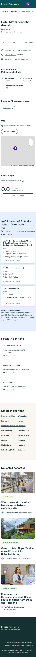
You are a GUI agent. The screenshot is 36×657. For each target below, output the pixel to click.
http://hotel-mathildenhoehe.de (16, 59)
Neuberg (21, 445)
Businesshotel (8, 108)
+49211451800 (10, 55)
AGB (22, 645)
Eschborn (5, 421)
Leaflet (14, 166)
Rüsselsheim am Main (9, 426)
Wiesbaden (22, 416)
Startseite (4, 11)
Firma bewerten (18, 196)
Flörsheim (5, 435)
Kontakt (8, 642)
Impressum (29, 645)
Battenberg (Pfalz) (8, 450)
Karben (4, 440)
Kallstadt (21, 440)
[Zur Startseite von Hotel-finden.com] (10, 4)
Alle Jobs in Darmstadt (26, 231)
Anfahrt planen (9, 132)
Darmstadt (13, 11)
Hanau (20, 421)
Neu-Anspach (23, 435)
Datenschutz (16, 642)
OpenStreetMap (23, 166)
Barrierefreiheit (27, 642)
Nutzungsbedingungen (12, 645)
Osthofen (21, 450)
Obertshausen (23, 431)
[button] (28, 4)
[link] (18, 251)
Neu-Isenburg (6, 431)
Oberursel (22, 426)
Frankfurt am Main (8, 416)
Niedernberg (6, 445)
